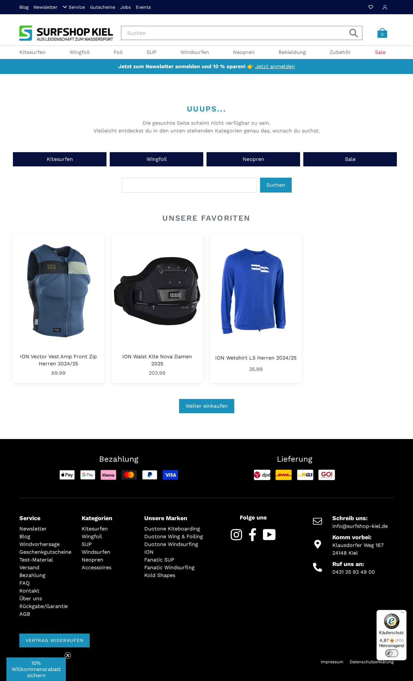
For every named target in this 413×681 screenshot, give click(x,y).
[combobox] (241, 33)
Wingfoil (156, 159)
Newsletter (45, 7)
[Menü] (403, 614)
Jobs (125, 7)
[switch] (391, 653)
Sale (350, 159)
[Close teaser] (68, 655)
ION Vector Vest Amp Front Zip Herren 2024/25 (58, 360)
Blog (23, 7)
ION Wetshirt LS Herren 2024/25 (256, 358)
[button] (36, 669)
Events (143, 7)
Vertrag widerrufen (54, 640)
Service (77, 7)
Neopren (253, 159)
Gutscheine (102, 7)
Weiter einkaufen (207, 406)
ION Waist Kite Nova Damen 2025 (157, 360)
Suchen (276, 185)
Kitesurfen (60, 159)
